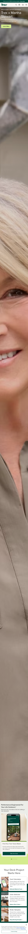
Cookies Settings (14, 931)
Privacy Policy (23, 928)
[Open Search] (16, 5)
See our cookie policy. (20, 927)
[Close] (26, 924)
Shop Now (22, 1)
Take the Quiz (14, 853)
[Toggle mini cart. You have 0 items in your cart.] (23, 5)
